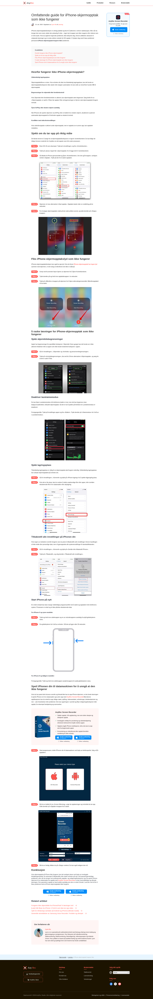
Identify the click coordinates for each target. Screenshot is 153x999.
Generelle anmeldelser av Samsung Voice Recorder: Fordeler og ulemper (57, 913)
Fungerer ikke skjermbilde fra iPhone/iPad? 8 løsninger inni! (52, 905)
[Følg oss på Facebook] (111, 984)
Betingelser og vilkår (98, 995)
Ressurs (112, 3)
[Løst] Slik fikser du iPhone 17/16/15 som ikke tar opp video (52, 908)
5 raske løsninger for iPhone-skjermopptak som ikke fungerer (54, 60)
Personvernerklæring (113, 995)
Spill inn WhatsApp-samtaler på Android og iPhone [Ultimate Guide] (55, 911)
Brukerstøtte (125, 3)
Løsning (60, 24)
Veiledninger (88, 979)
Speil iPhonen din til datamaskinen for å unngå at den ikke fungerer (56, 62)
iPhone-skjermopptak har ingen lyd (85, 264)
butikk (89, 3)
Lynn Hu (53, 24)
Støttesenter (87, 972)
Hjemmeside (62, 957)
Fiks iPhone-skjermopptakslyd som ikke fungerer (50, 57)
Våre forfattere (63, 979)
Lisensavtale (125, 995)
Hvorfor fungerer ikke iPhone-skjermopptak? (49, 53)
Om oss (61, 972)
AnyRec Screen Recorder (75, 697)
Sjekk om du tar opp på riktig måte (45, 55)
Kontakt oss (62, 975)
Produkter (100, 3)
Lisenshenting (88, 975)
